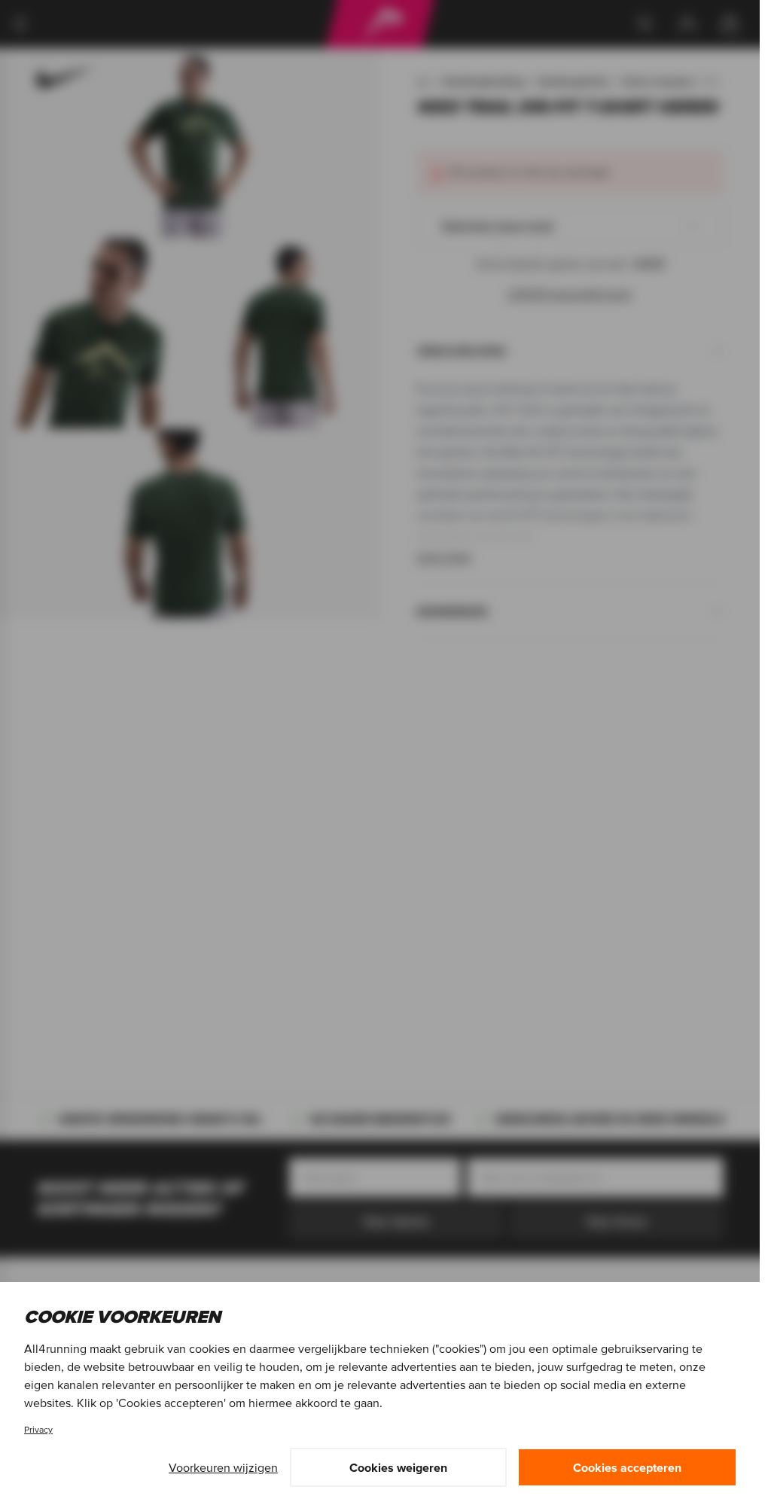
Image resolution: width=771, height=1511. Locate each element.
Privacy (38, 1429)
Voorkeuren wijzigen (223, 1467)
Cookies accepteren (627, 1467)
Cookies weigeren (398, 1467)
